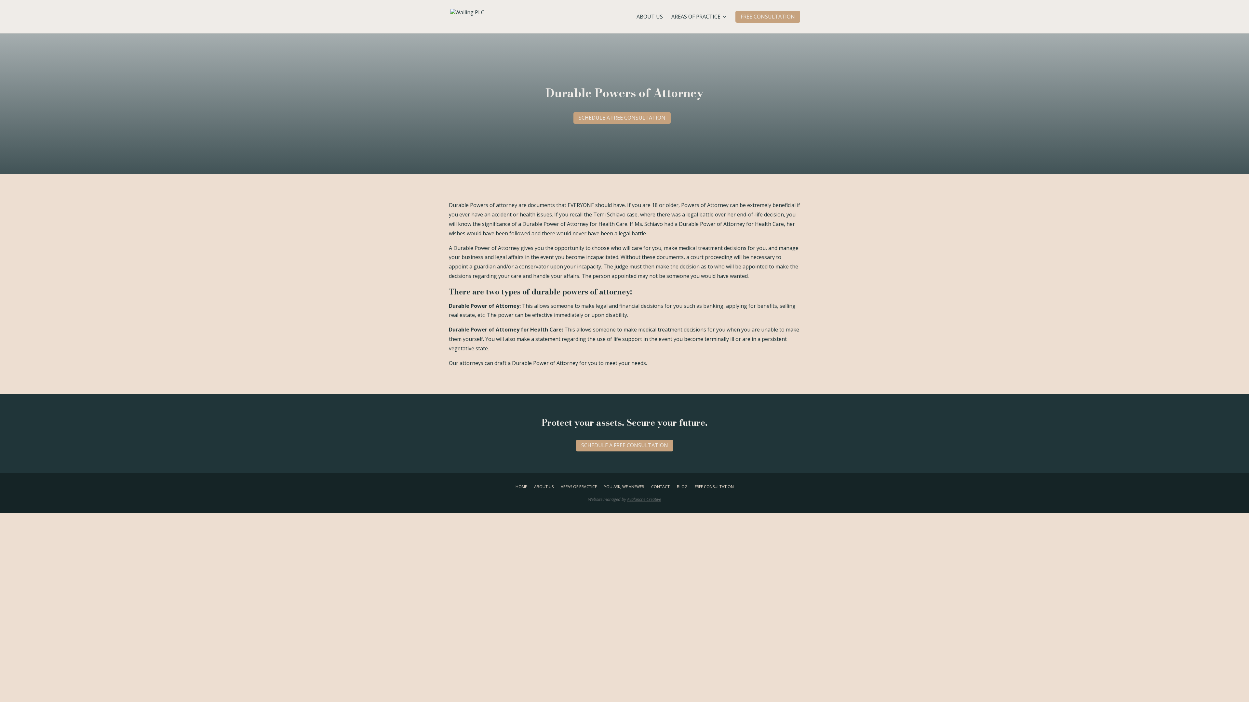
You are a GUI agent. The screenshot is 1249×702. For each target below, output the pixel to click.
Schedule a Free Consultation (622, 117)
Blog (682, 486)
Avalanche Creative (644, 499)
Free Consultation (714, 486)
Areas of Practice (695, 17)
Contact (660, 486)
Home (521, 486)
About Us (650, 17)
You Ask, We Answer (624, 486)
